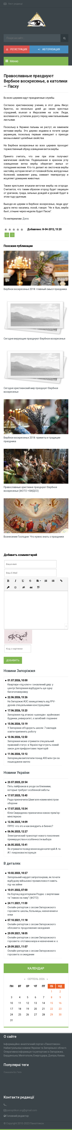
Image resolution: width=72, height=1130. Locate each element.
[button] (8, 580)
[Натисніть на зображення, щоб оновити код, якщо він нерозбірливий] (18, 636)
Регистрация (18, 49)
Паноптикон (37, 1123)
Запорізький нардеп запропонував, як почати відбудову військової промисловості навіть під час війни (34, 881)
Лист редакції (15, 3)
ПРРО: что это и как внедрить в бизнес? (30, 826)
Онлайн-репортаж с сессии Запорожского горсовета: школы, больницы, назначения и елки (33, 911)
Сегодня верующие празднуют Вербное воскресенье (34, 338)
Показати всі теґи (12, 1072)
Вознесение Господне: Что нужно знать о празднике (34, 536)
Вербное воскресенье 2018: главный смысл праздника (35, 289)
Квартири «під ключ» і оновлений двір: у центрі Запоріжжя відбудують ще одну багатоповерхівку (30, 688)
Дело (26, 218)
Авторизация (51, 49)
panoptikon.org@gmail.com (22, 1110)
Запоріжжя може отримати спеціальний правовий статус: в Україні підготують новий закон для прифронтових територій (33, 745)
